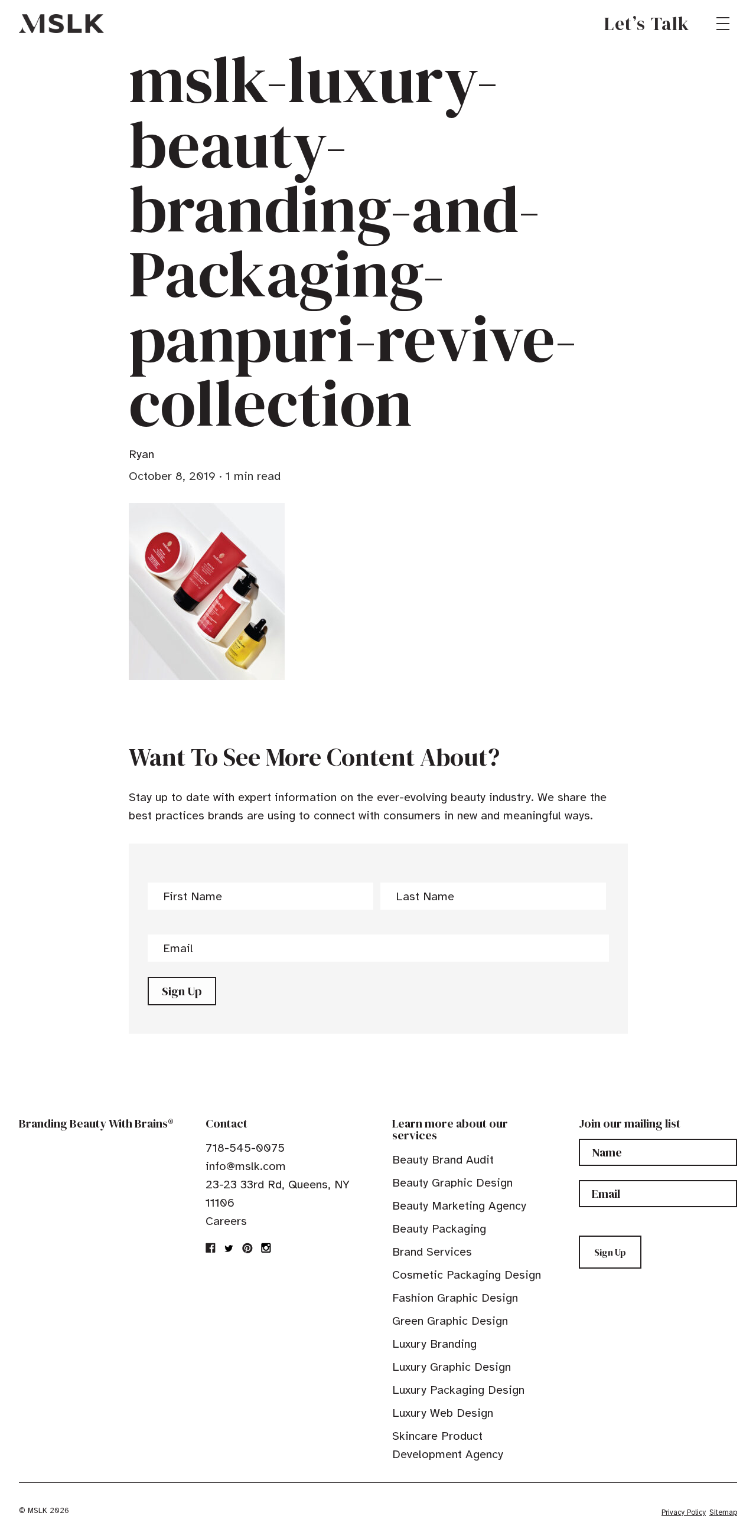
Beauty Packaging (439, 1228)
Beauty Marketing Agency (459, 1205)
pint (247, 1248)
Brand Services (432, 1251)
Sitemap (723, 1512)
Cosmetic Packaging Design (466, 1274)
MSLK (61, 23)
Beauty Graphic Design (452, 1182)
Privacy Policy (684, 1512)
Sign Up (182, 991)
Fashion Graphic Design (455, 1297)
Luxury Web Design (442, 1413)
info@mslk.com (246, 1166)
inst (265, 1248)
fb (211, 1248)
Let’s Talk (647, 23)
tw (229, 1248)
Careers (226, 1221)
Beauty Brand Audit (443, 1159)
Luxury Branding (434, 1344)
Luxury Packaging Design (458, 1390)
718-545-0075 (245, 1148)
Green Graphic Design (450, 1320)
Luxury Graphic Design (451, 1367)
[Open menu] (723, 23)
